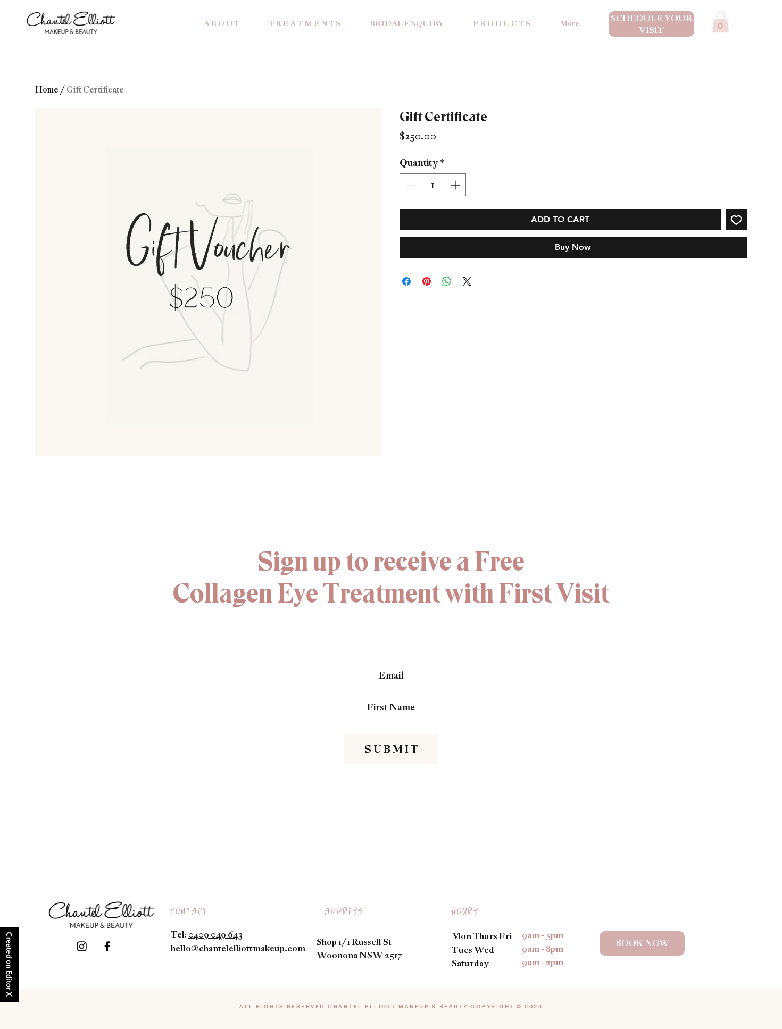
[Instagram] (81, 946)
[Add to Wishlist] (736, 219)
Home (47, 89)
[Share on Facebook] (406, 281)
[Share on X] (467, 281)
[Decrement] (409, 185)
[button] (720, 22)
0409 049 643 (215, 934)
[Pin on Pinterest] (426, 281)
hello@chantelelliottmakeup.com (238, 948)
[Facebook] (107, 946)
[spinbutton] (433, 185)
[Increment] (456, 185)
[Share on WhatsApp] (446, 281)
